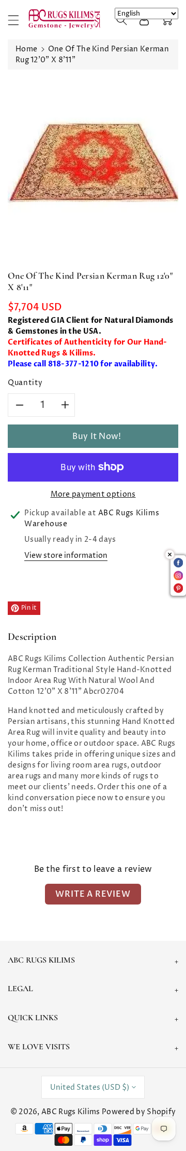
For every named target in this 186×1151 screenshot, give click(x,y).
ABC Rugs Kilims (70, 1112)
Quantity (25, 383)
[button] (18, 19)
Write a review (92, 894)
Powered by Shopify (139, 1112)
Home (26, 49)
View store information (65, 555)
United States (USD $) (89, 1087)
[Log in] (144, 19)
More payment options (93, 494)
